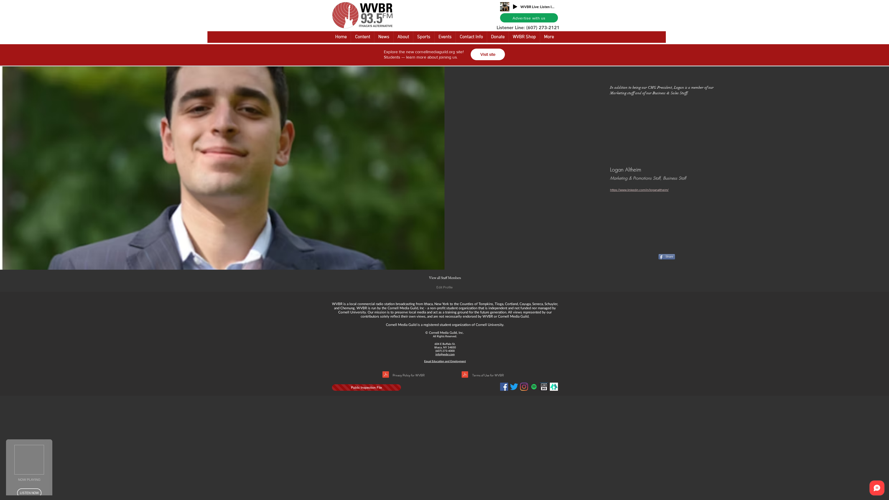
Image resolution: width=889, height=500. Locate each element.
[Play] (515, 6)
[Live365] (544, 387)
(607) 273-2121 (543, 27)
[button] (597, 3)
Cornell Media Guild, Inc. (446, 332)
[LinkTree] (554, 387)
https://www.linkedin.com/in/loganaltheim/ (639, 190)
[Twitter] (514, 387)
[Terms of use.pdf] (464, 375)
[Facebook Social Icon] (504, 387)
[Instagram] (524, 387)
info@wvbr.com (445, 354)
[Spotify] (534, 387)
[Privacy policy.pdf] (385, 375)
